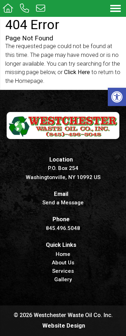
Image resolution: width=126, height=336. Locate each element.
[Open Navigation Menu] (115, 8)
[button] (117, 97)
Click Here (77, 72)
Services (63, 271)
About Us (63, 263)
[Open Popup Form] (41, 8)
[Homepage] (8, 8)
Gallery (63, 280)
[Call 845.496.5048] (25, 8)
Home (63, 254)
